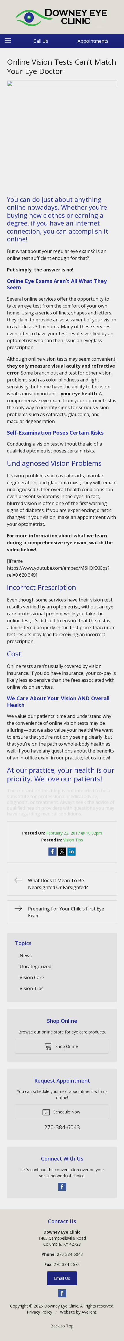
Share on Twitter (62, 852)
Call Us (40, 41)
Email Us (62, 1278)
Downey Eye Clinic (61, 1306)
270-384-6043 (70, 1254)
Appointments (93, 41)
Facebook (62, 1187)
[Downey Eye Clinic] (62, 16)
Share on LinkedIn (71, 852)
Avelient (89, 1312)
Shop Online (66, 1046)
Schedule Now (66, 1112)
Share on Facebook (52, 852)
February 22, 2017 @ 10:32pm (74, 833)
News (26, 955)
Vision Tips (73, 840)
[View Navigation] (9, 41)
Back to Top (62, 1326)
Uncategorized (35, 966)
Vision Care (32, 977)
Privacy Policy (39, 1312)
